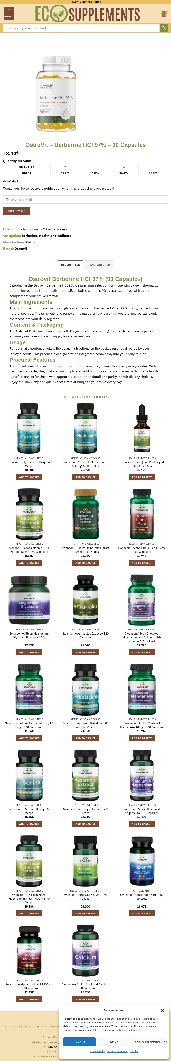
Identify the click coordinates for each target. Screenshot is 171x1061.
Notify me (16, 211)
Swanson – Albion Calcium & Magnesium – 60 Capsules (141, 811)
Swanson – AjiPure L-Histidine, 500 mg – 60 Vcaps (85, 725)
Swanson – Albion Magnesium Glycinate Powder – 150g (29, 635)
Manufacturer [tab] (98, 265)
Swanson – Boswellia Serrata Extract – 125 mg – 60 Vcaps (85, 550)
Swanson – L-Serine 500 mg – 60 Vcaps (29, 811)
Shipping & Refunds (33, 1026)
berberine (29, 236)
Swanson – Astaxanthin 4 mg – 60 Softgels (141, 897)
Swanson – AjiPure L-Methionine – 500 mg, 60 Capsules (85, 464)
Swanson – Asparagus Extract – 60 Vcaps (85, 811)
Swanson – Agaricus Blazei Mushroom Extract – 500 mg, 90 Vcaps (29, 898)
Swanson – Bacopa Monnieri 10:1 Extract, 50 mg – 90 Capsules (29, 550)
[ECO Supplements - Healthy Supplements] (88, 13)
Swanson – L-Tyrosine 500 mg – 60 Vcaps (29, 464)
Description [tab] (70, 265)
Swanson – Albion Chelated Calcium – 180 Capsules (85, 986)
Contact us (57, 1026)
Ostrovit (32, 242)
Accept (80, 1042)
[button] (163, 1010)
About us (9, 1026)
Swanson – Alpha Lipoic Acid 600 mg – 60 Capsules (142, 550)
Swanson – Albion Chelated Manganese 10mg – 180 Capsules (141, 725)
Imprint (134, 1051)
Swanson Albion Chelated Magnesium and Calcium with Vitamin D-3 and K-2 (142, 637)
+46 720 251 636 (59, 1047)
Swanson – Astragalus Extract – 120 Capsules (85, 635)
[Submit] (164, 28)
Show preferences (150, 1042)
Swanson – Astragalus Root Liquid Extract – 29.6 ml (142, 464)
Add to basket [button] (29, 477)
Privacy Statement (117, 1051)
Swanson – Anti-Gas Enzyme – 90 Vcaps (85, 897)
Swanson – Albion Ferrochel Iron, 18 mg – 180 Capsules (29, 725)
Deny (114, 1042)
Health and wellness (55, 236)
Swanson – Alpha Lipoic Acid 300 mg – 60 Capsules (29, 986)
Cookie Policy (97, 1051)
